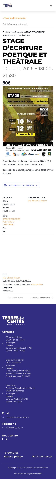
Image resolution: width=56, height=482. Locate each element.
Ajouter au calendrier (21, 185)
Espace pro (34, 452)
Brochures (11, 452)
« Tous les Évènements (14, 17)
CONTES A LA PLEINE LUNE (41, 297)
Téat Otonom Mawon (11, 277)
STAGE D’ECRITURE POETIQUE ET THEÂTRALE (11, 222)
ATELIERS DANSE (16, 297)
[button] (51, 5)
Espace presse (13, 456)
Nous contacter (42, 456)
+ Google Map (37, 284)
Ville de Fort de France (37, 200)
